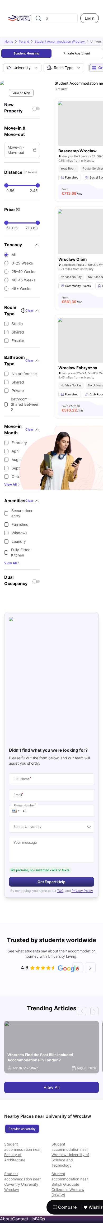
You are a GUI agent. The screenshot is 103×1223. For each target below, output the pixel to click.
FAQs (40, 1218)
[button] (15, 810)
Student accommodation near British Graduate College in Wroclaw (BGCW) (70, 1184)
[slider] (6, 185)
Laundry (19, 541)
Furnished (20, 524)
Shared (18, 332)
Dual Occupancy (15, 580)
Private (18, 390)
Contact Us (23, 1218)
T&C (60, 891)
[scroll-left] (77, 967)
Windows (19, 533)
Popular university (22, 1129)
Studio (17, 323)
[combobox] (54, 18)
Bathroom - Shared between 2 (25, 404)
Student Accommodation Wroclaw (60, 41)
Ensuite (18, 340)
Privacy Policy (82, 891)
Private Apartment (76, 53)
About (6, 1218)
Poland (24, 41)
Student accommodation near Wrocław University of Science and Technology (70, 1154)
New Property (13, 107)
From (72, 191)
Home (8, 41)
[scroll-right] (90, 967)
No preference (24, 373)
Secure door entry (21, 513)
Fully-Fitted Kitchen (21, 552)
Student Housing (26, 53)
